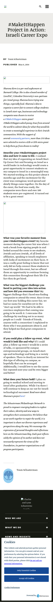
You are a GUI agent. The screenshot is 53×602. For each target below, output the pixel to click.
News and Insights (18, 536)
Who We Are (13, 518)
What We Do (13, 527)
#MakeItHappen (13, 119)
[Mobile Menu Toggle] (47, 7)
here (22, 396)
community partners (20, 138)
